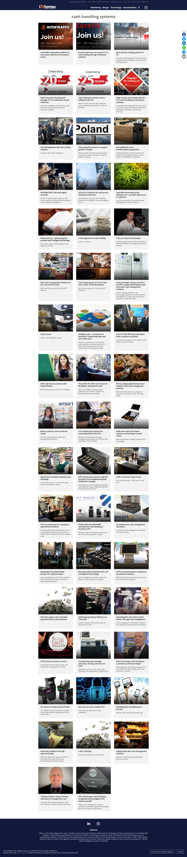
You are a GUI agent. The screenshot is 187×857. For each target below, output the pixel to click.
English (145, 2)
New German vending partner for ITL (130, 53)
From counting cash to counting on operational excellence (54, 525)
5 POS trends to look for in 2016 (53, 661)
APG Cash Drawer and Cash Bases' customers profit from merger (130, 662)
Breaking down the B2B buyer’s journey (129, 708)
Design (105, 7)
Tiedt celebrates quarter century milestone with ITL (91, 99)
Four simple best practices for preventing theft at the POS (90, 432)
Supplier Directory (77, 2)
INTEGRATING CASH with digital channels (53, 193)
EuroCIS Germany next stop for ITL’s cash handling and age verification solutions (93, 54)
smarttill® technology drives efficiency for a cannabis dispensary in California (131, 194)
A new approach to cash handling (92, 238)
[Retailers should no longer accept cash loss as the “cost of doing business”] (55, 221)
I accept (180, 852)
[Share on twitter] (184, 39)
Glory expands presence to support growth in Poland (93, 148)
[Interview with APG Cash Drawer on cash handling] (131, 221)
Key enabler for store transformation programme (127, 148)
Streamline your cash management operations (130, 525)
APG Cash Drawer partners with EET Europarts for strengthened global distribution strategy (93, 479)
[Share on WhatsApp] (184, 48)
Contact (127, 2)
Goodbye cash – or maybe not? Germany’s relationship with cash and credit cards (92, 336)
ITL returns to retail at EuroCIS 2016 (55, 707)
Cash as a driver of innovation (128, 238)
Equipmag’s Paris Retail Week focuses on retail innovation (52, 573)
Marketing (96, 7)
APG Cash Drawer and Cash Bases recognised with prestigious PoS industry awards (92, 798)
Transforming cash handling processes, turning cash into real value (91, 663)
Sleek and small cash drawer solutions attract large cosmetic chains (129, 433)
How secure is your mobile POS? (91, 707)
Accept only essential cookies (161, 852)
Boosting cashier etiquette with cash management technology (93, 573)
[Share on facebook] (184, 34)
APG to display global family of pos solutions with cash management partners (130, 386)
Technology (115, 7)
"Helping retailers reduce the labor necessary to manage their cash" (54, 797)
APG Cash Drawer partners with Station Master (53, 385)
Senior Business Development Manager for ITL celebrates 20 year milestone (54, 100)
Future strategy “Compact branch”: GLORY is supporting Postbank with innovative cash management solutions (130, 285)
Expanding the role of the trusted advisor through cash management (130, 618)
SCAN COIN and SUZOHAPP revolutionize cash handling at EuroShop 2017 (90, 526)
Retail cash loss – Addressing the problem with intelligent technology (55, 239)
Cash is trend (45, 334)
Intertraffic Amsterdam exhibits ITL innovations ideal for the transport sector (54, 54)
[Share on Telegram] (184, 52)
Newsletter (116, 2)
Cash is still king (84, 751)
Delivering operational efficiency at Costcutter (92, 618)
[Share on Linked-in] (184, 43)
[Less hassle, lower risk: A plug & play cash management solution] (93, 221)
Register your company (99, 2)
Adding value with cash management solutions (131, 752)
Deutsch (136, 2)
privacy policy (22, 853)
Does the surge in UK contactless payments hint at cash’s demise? (53, 618)
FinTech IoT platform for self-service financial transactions (93, 193)
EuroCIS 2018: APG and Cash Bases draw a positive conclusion (130, 335)
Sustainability (130, 7)
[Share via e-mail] (184, 56)
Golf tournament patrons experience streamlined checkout (131, 573)
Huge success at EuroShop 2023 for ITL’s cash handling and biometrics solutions (130, 100)
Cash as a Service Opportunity (128, 477)
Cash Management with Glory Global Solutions (55, 148)
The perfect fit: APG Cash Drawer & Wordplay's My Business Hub (92, 385)
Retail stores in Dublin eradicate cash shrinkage (55, 478)
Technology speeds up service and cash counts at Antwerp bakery (92, 283)
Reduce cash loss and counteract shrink (53, 432)
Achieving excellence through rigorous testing (52, 752)
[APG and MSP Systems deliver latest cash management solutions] (55, 266)
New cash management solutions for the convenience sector (55, 283)
